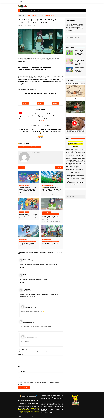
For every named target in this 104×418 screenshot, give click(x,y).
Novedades (21, 185)
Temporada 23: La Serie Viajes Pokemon (47, 26)
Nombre (20, 366)
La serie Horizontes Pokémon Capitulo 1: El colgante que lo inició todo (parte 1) (51, 218)
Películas (31, 10)
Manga (39, 10)
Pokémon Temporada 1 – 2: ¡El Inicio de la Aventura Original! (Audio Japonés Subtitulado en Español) (80, 70)
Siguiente (60, 167)
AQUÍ (42, 120)
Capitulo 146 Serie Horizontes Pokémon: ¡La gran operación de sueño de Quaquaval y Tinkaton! (79, 53)
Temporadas (23, 10)
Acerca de (20, 1)
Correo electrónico (22, 371)
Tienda (44, 10)
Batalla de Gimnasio (22, 26)
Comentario (20, 354)
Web (19, 377)
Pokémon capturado (35, 26)
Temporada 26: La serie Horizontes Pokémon (27, 241)
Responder (22, 267)
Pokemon (29, 26)
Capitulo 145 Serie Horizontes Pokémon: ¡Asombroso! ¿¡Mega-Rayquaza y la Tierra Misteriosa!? (79, 62)
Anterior (20, 167)
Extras (35, 10)
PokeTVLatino (21, 25)
